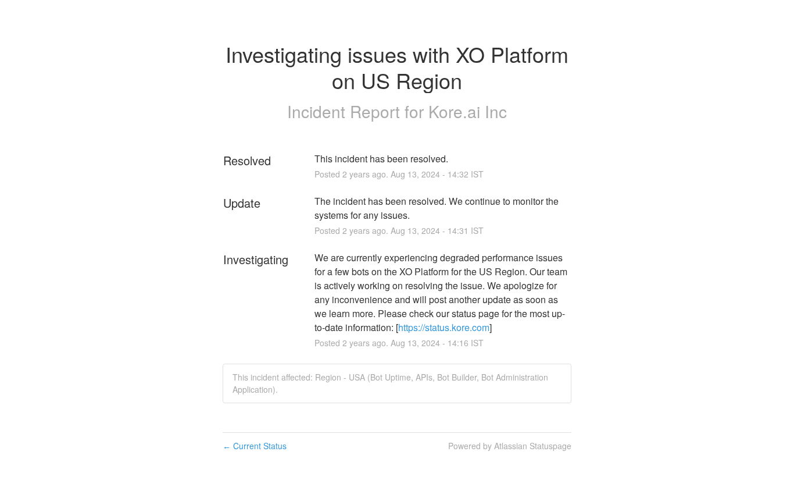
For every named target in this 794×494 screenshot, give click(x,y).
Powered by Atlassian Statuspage (509, 446)
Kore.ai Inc (467, 111)
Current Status (255, 446)
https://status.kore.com (443, 327)
